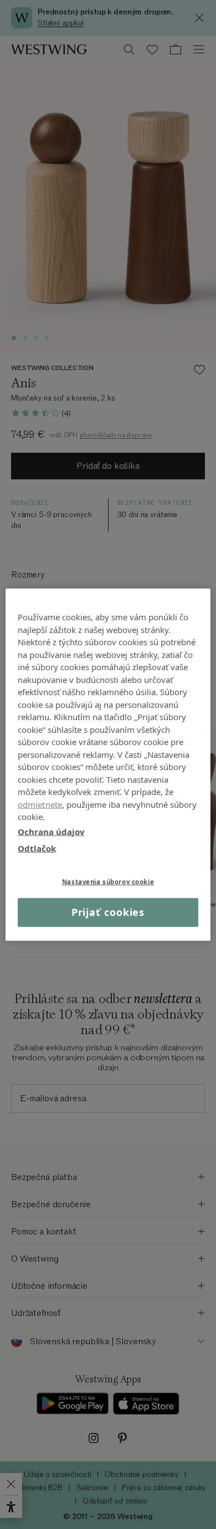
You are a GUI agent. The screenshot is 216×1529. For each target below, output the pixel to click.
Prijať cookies (108, 912)
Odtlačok (37, 848)
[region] (108, 765)
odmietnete (40, 803)
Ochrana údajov (51, 831)
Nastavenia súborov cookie (108, 881)
